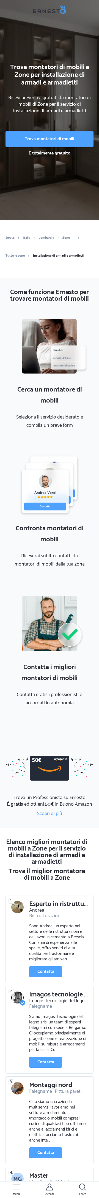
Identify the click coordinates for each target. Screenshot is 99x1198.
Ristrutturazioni (45, 916)
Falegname (40, 1006)
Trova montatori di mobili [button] (49, 139)
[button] (16, 1189)
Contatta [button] (45, 971)
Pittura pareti (68, 1091)
